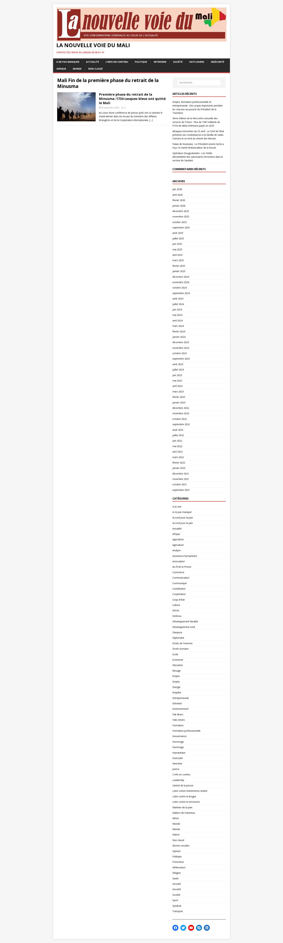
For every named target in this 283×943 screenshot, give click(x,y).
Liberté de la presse (182, 785)
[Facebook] (175, 928)
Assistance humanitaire (184, 555)
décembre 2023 (180, 342)
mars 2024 (178, 325)
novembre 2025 (180, 216)
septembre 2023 (181, 358)
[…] (151, 120)
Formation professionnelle (186, 730)
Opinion (176, 851)
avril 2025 (177, 254)
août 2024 (177, 298)
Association (178, 561)
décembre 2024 (180, 276)
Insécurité (217, 61)
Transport (177, 911)
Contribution (179, 588)
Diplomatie (178, 637)
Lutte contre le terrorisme (186, 801)
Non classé (95, 68)
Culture (176, 605)
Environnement (180, 708)
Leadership (178, 780)
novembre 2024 (180, 282)
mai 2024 (177, 314)
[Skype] (199, 928)
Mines (175, 818)
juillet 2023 (178, 369)
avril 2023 (177, 386)
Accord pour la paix (182, 517)
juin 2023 (177, 375)
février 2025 (178, 265)
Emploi (176, 676)
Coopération (179, 594)
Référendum (179, 867)
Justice (175, 769)
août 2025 (177, 232)
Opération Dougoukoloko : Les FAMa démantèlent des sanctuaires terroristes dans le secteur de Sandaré (197, 157)
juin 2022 (177, 440)
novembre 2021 (180, 479)
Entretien (177, 703)
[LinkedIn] (207, 928)
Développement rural (183, 627)
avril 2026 (177, 194)
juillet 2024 (178, 304)
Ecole (175, 654)
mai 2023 (177, 380)
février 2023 (178, 396)
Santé (175, 878)
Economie (177, 659)
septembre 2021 (181, 489)
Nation (176, 834)
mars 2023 (178, 391)
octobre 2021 (179, 484)
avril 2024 (177, 320)
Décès (175, 610)
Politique (141, 61)
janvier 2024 (178, 336)
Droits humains (180, 648)
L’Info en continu (117, 61)
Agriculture (178, 539)
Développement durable (185, 621)
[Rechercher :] (199, 82)
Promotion (178, 861)
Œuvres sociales (180, 845)
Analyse (176, 550)
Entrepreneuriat (180, 698)
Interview (160, 61)
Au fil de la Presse (181, 566)
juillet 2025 (178, 238)
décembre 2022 (180, 407)
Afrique (61, 68)
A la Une (176, 506)
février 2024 (178, 331)
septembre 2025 (181, 227)
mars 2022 (178, 457)
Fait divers (177, 714)
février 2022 (178, 462)
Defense (176, 616)
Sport (175, 900)
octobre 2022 (179, 418)
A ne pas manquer (67, 61)
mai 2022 (177, 446)
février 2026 (178, 200)
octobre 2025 (179, 222)
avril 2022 (177, 451)
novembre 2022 (180, 413)
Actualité (92, 61)
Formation (178, 725)
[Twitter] (183, 928)
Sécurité (176, 883)
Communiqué (179, 583)
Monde (77, 68)
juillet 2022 (178, 435)
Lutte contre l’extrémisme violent (189, 790)
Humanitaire (178, 752)
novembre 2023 (180, 347)
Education (177, 665)
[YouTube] (191, 928)
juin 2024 (177, 309)
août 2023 (177, 364)
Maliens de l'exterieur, (184, 812)
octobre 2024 (179, 287)
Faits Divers (196, 61)
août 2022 (177, 429)
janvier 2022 (178, 468)
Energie (176, 687)
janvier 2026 (178, 205)
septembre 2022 (181, 424)
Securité (176, 889)
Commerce (178, 572)
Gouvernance (179, 736)
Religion (176, 872)
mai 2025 (177, 249)
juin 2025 (177, 243)
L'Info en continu (181, 774)
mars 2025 (178, 260)
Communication (180, 577)
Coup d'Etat (178, 599)
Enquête (176, 692)
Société (178, 61)
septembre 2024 (181, 293)
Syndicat (176, 905)
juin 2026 (177, 189)
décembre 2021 (180, 473)
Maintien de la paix (182, 807)
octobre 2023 (179, 353)
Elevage (176, 670)
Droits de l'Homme (182, 643)
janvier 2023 (178, 402)
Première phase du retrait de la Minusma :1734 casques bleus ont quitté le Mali (132, 98)
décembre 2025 (180, 211)
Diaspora (177, 632)
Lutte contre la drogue (184, 796)
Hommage (178, 741)
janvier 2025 (178, 271)
